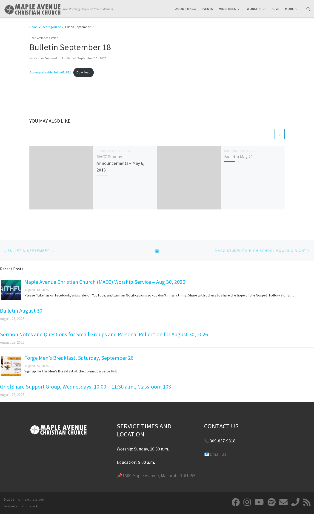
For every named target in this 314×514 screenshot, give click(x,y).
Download (83, 72)
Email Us (218, 454)
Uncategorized (50, 27)
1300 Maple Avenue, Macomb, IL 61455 (158, 475)
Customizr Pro (31, 506)
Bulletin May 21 (238, 156)
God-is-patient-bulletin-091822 (50, 72)
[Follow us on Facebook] (235, 502)
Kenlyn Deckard (45, 58)
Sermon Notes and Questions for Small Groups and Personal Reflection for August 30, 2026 (104, 334)
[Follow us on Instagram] (247, 502)
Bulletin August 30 (21, 310)
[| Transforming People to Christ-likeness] (32, 8)
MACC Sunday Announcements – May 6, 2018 (120, 163)
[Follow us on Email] (283, 502)
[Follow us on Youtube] (259, 502)
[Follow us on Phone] (295, 502)
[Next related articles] (279, 134)
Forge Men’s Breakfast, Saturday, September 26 (79, 357)
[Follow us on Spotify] (272, 502)
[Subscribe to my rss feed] (307, 502)
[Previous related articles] (268, 134)
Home (33, 27)
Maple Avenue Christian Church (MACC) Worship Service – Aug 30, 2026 (104, 281)
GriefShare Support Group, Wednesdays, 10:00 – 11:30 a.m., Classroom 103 (85, 386)
